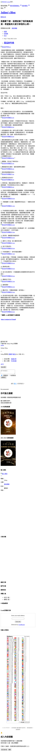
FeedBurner (22, 624)
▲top (2, 364)
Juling (2, 345)
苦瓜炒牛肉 (9, 43)
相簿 (5, 31)
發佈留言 (3, 377)
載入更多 (3, 367)
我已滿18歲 (4, 749)
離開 (10, 749)
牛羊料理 (13, 361)
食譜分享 (13, 359)
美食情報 (14, 28)
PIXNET (8, 727)
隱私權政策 (29, 727)
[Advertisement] (18, 514)
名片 (5, 35)
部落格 (6, 33)
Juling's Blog (8, 12)
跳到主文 (3, 17)
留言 (14, 354)
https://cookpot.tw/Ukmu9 (8, 319)
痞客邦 (11, 354)
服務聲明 (18, 729)
